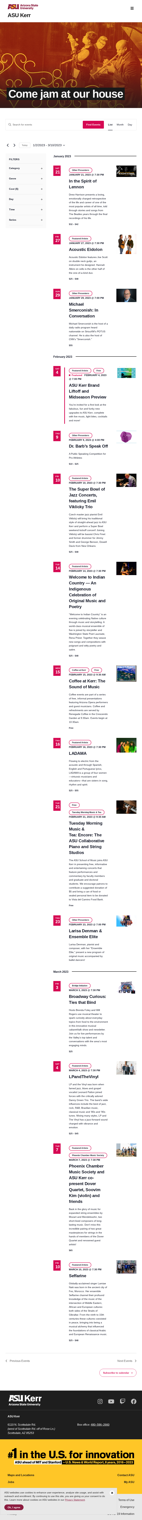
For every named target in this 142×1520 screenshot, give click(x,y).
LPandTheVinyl (84, 1076)
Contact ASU (125, 1475)
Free (98, 370)
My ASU (129, 1482)
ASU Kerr (19, 15)
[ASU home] (20, 8)
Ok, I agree (14, 1507)
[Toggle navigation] (132, 8)
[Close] (112, 1493)
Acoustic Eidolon (85, 249)
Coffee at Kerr (79, 670)
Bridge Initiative (79, 985)
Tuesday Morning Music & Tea (86, 812)
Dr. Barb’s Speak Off (88, 446)
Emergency (127, 1506)
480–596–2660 (100, 1424)
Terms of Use (126, 1500)
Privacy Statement (75, 1499)
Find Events (93, 124)
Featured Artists (80, 238)
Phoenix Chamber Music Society (88, 1155)
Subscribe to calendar (116, 1372)
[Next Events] (14, 145)
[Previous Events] (8, 145)
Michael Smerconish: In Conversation (83, 310)
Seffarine (77, 1275)
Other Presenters (80, 170)
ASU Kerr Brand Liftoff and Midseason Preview (87, 391)
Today (25, 145)
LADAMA (77, 753)
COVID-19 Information (120, 1513)
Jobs (11, 1482)
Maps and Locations (21, 1475)
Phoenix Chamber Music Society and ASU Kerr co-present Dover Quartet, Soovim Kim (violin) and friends (86, 1184)
